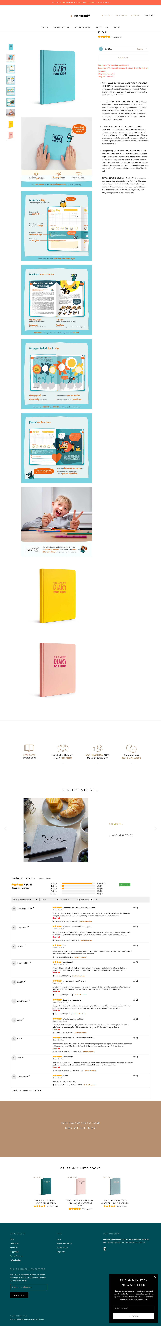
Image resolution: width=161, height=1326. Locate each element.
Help (116, 27)
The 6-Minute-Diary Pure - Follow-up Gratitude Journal (80, 1203)
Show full (56, 918)
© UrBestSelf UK (18, 1316)
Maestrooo (22, 1319)
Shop (44, 27)
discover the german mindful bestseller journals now (80, 3)
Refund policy (15, 1260)
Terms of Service (16, 1256)
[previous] (8, 1191)
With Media (85, 900)
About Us (101, 27)
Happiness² (82, 27)
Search (135, 15)
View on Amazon (45, 878)
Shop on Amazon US (106, 77)
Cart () (149, 15)
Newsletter (61, 27)
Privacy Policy (62, 1247)
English (121, 15)
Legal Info (61, 1252)
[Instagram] (104, 1249)
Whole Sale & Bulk (64, 1243)
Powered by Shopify (36, 1319)
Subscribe (133, 1316)
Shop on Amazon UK (106, 74)
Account (107, 15)
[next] (153, 1191)
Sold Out (123, 58)
